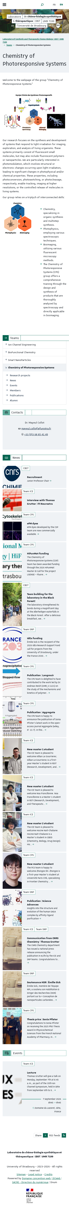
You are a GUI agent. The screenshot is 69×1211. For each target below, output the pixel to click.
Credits (48, 1174)
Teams (9, 44)
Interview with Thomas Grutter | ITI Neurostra (41, 502)
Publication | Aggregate (41, 712)
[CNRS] (58, 25)
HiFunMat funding (38, 553)
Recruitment (34, 477)
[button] (42, 4)
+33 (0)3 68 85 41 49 (36, 434)
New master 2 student (40, 823)
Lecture (31, 1072)
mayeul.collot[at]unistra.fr (36, 428)
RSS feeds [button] (54, 1135)
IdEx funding (34, 638)
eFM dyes (32, 523)
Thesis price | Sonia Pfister (42, 1019)
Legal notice (35, 1174)
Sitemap (21, 1174)
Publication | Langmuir (40, 675)
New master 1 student (40, 749)
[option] (34, 477)
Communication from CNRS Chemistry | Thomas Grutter (43, 940)
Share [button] (38, 1135)
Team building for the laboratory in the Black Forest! (40, 598)
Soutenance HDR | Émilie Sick (44, 982)
